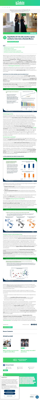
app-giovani (27, 377)
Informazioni (10, 41)
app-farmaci (20, 377)
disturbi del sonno (27, 378)
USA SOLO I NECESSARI (9, 393)
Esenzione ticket (32, 378)
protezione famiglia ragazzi (25, 382)
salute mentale (31, 382)
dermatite (23, 378)
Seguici (5, 370)
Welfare (16, 41)
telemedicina (19, 383)
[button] (37, 397)
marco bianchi (30, 379)
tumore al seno (32, 383)
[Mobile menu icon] (37, 7)
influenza (20, 379)
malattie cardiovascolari (24, 379)
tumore (23, 383)
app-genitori (24, 377)
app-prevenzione (32, 377)
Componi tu (12, 11)
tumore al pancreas (27, 383)
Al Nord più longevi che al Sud (9, 48)
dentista (20, 378)
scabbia (34, 382)
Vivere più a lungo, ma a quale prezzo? (10, 49)
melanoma (33, 379)
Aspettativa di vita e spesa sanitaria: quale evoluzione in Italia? (14, 47)
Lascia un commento (8, 327)
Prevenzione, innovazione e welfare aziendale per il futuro (13, 52)
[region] (9, 387)
